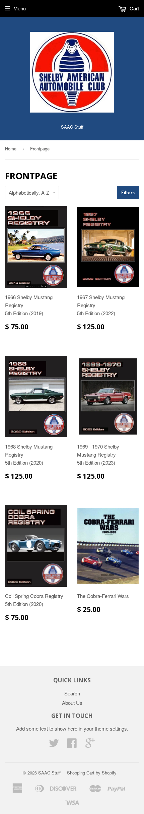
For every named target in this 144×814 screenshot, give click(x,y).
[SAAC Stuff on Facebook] (72, 744)
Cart (133, 8)
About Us (72, 702)
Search (72, 693)
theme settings (111, 728)
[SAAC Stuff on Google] (90, 744)
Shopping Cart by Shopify (92, 772)
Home (10, 148)
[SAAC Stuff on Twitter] (54, 744)
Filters (128, 192)
